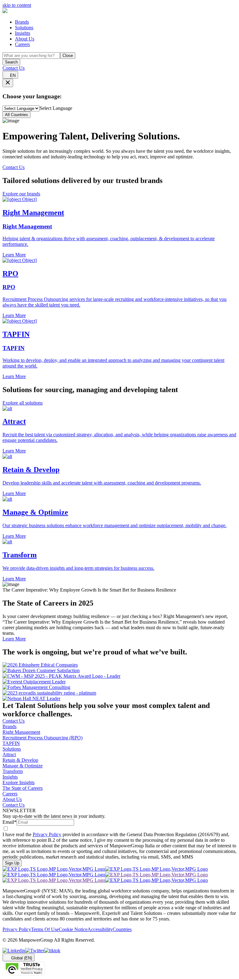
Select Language (56, 108)
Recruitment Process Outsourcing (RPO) (42, 737)
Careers (22, 44)
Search (11, 62)
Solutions (24, 27)
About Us (24, 38)
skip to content (16, 5)
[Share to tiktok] (52, 950)
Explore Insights (18, 782)
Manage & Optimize (22, 765)
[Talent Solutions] (4, 11)
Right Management (21, 732)
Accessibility (100, 929)
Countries (122, 929)
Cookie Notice (73, 929)
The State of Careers (22, 788)
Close (68, 55)
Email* (9, 822)
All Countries (16, 114)
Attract (9, 754)
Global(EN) (21, 958)
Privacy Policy (47, 834)
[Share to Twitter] (34, 950)
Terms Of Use (45, 929)
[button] (119, 430)
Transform (12, 771)
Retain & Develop (20, 760)
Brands (22, 22)
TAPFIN (11, 743)
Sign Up (12, 863)
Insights (22, 33)
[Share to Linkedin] (13, 950)
